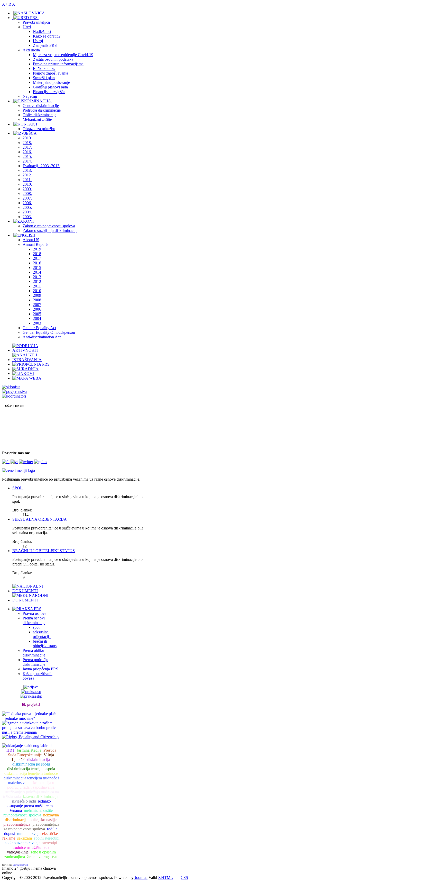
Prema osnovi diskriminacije (34, 620)
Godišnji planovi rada (50, 87)
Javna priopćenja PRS (40, 669)
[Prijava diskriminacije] (11, 387)
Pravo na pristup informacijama (58, 64)
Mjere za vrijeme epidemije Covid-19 (63, 54)
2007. (27, 198)
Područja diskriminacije (42, 110)
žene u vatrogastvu (42, 856)
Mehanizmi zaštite (37, 119)
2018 (37, 253)
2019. (27, 138)
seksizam (24, 838)
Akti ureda (31, 50)
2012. (27, 175)
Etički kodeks (44, 68)
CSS (184, 877)
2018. (27, 142)
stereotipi (49, 843)
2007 (37, 304)
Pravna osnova (35, 613)
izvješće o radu (24, 801)
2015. (27, 156)
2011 (37, 286)
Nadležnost (42, 31)
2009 (37, 295)
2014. (27, 161)
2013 (37, 277)
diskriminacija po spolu (31, 764)
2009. (27, 189)
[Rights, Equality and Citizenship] (30, 736)
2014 (37, 272)
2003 (37, 323)
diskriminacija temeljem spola (31, 769)
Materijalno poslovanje (51, 82)
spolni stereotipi (46, 838)
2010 (37, 291)
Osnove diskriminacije (41, 105)
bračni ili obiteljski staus (45, 643)
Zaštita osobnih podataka (53, 59)
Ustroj (38, 41)
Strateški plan (44, 78)
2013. (27, 170)
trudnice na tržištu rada (31, 847)
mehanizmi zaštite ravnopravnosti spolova (28, 812)
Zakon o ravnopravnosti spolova (49, 226)
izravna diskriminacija (40, 796)
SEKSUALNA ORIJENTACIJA (39, 519)
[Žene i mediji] (18, 470)
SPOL (17, 488)
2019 (37, 249)
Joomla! (140, 877)
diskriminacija (38, 759)
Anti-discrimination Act (42, 337)
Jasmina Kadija (29, 750)
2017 (37, 258)
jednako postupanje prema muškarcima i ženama (31, 806)
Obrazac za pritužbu (39, 129)
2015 (37, 267)
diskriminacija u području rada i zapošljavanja (30, 784)
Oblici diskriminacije (39, 115)
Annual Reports (35, 244)
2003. (27, 216)
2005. (27, 207)
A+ (4, 4)
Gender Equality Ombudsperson (49, 332)
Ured (27, 27)
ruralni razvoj (28, 833)
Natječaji (30, 96)
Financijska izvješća (49, 91)
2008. (27, 193)
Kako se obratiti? (46, 36)
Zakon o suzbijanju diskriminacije (50, 230)
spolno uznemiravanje (22, 843)
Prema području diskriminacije (35, 662)
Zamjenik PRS (45, 45)
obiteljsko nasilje (43, 819)
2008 (37, 300)
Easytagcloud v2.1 (20, 865)
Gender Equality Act (39, 328)
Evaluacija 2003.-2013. (41, 166)
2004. (27, 212)
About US (31, 240)
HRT (10, 750)
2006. (27, 203)
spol (36, 627)
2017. (27, 147)
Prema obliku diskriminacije (34, 652)
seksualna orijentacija (42, 634)
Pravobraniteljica (36, 22)
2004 (37, 318)
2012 (37, 281)
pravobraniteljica (16, 824)
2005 (37, 314)
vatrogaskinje (18, 852)
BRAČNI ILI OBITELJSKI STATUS (43, 550)
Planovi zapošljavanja (50, 73)
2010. (27, 184)
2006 (37, 309)
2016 (37, 263)
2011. (27, 179)
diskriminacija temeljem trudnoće (31, 773)
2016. (27, 152)
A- (14, 4)
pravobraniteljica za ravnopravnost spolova (31, 826)
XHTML (165, 877)
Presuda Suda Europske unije (32, 752)
